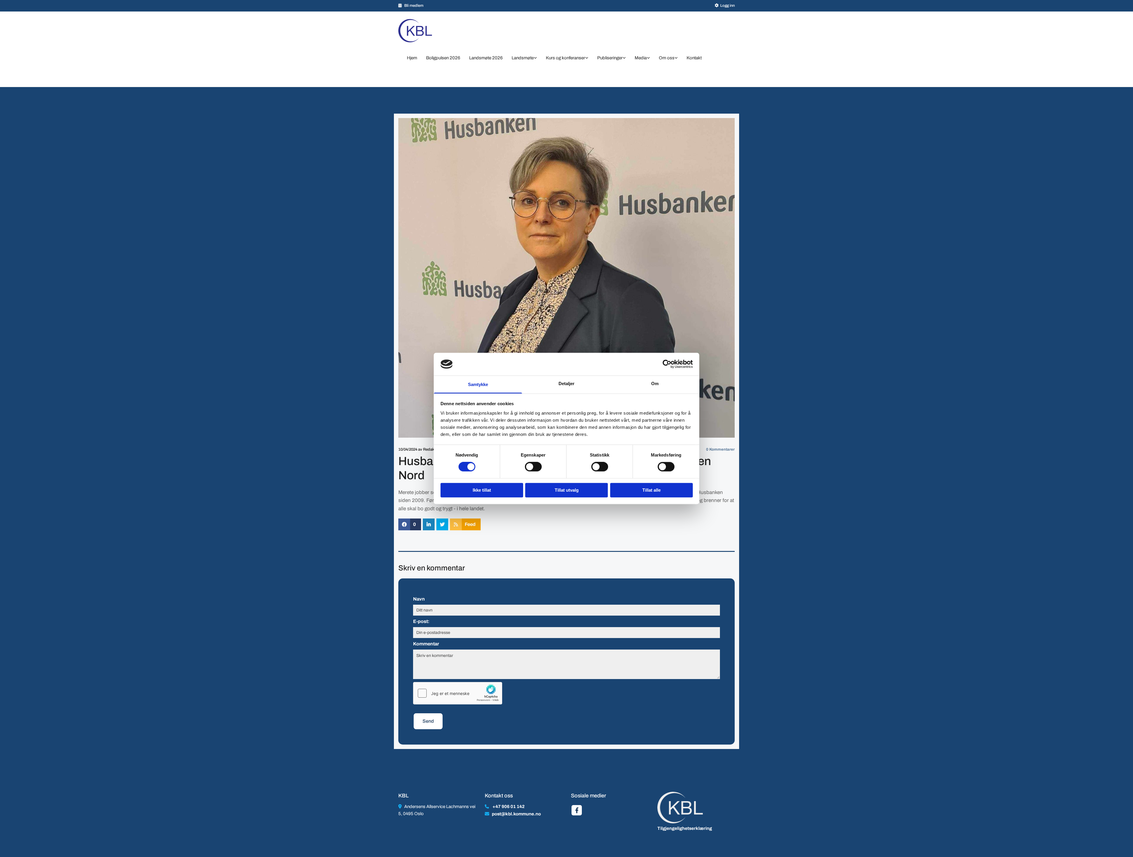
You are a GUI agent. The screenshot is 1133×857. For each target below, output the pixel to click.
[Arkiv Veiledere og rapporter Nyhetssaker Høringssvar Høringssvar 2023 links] (624, 58)
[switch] (533, 467)
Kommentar (426, 643)
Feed (470, 524)
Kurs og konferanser (565, 57)
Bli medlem (413, 6)
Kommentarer (720, 449)
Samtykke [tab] (478, 384)
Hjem (412, 57)
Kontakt (694, 57)
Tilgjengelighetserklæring (684, 828)
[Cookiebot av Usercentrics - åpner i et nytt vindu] (667, 364)
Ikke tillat (482, 490)
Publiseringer (610, 57)
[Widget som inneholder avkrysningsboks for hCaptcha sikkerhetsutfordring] (457, 693)
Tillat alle (651, 490)
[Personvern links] (676, 58)
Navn (419, 598)
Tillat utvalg (567, 490)
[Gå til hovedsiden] (422, 30)
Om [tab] (655, 383)
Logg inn (727, 6)
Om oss (666, 57)
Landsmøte (523, 57)
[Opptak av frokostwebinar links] (648, 58)
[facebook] (577, 810)
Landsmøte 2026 (486, 57)
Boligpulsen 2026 (443, 57)
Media (641, 57)
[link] (524, 58)
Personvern (414, 69)
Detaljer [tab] (567, 383)
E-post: (421, 621)
